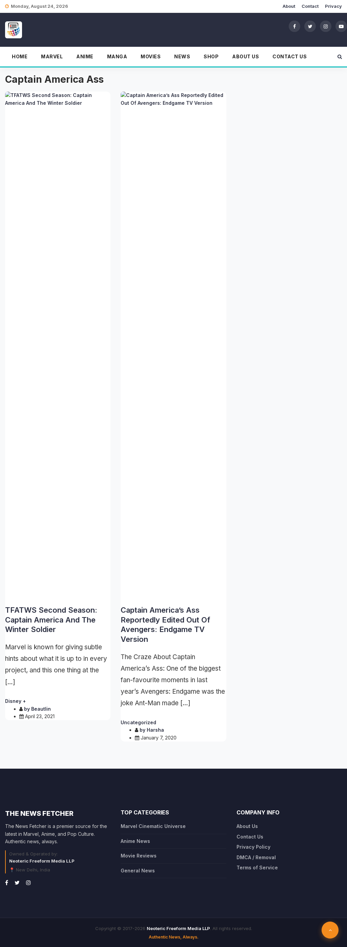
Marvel (52, 56)
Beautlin (41, 709)
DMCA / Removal (256, 857)
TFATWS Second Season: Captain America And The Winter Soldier (51, 620)
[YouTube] (341, 26)
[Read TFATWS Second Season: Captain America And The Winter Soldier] (57, 346)
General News (138, 870)
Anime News (135, 841)
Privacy (333, 6)
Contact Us (289, 56)
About (289, 6)
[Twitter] (310, 26)
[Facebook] (294, 26)
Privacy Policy (253, 847)
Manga (117, 56)
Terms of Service (257, 867)
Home (19, 56)
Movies (151, 56)
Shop (211, 56)
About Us (245, 56)
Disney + (15, 701)
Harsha (155, 730)
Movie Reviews (139, 856)
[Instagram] (325, 26)
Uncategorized (138, 722)
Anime (85, 56)
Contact (310, 6)
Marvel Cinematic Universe (153, 826)
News (182, 56)
